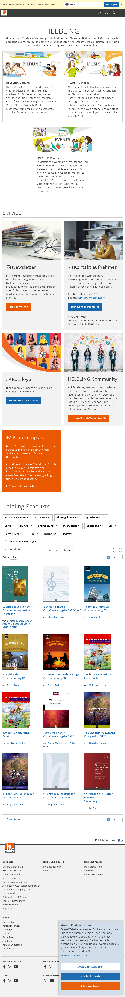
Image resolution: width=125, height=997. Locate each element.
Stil (110, 525)
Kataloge (7, 929)
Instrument (70, 525)
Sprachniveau (94, 517)
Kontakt (6, 933)
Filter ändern (14, 819)
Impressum (8, 908)
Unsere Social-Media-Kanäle (88, 418)
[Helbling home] (10, 848)
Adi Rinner (94, 808)
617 (116, 557)
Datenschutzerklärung (74, 955)
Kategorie (41, 517)
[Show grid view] (115, 550)
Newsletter (8, 922)
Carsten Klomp (15, 620)
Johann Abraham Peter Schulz (17, 622)
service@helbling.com (91, 297)
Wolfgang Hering (98, 685)
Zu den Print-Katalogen (24, 400)
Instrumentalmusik (94, 874)
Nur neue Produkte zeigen (22, 541)
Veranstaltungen (11, 925)
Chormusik (90, 870)
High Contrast (106, 840)
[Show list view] (120, 550)
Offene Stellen (10, 948)
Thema (48, 534)
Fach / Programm (15, 517)
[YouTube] (16, 967)
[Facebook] (4, 967)
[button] (122, 4)
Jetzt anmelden (18, 306)
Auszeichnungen (11, 878)
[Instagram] (9, 967)
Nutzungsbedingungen (14, 881)
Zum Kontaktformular (85, 306)
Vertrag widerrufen (12, 944)
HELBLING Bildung (12, 870)
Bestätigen (111, 4)
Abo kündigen (10, 940)
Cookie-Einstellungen (91, 966)
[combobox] (83, 4)
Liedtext (67, 534)
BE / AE (24, 525)
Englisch (47, 870)
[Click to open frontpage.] (4, 13)
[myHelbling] (106, 13)
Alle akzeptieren (90, 986)
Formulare (8, 937)
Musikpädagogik (52, 866)
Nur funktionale (90, 976)
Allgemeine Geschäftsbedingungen (21, 885)
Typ (32, 534)
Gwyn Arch (94, 617)
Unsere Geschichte (12, 866)
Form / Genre (13, 534)
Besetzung (92, 525)
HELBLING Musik (11, 874)
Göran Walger (55, 743)
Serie (8, 525)
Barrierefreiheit (11, 904)
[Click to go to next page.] (121, 557)
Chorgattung (46, 525)
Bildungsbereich (66, 517)
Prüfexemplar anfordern (21, 486)
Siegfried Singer (56, 617)
